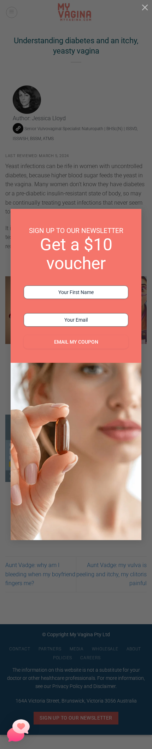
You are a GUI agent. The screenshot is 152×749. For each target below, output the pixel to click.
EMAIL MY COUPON (76, 342)
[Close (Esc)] (145, 7)
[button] (18, 730)
